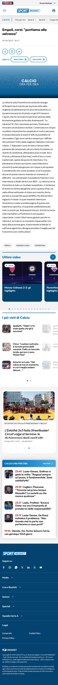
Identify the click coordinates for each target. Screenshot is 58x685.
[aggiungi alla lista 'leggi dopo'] (12, 51)
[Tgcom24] (7, 3)
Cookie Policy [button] (35, 633)
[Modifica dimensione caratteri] (19, 51)
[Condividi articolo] (5, 51)
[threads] (34, 567)
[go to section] (53, 257)
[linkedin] (28, 567)
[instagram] (9, 567)
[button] (29, 10)
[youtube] (40, 567)
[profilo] (54, 11)
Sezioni (5, 596)
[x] (22, 567)
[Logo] (29, 10)
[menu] (4, 11)
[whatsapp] (16, 567)
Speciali (6, 606)
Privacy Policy (8, 638)
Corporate (7, 633)
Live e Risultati (9, 587)
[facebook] (3, 567)
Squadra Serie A (10, 615)
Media (5, 577)
